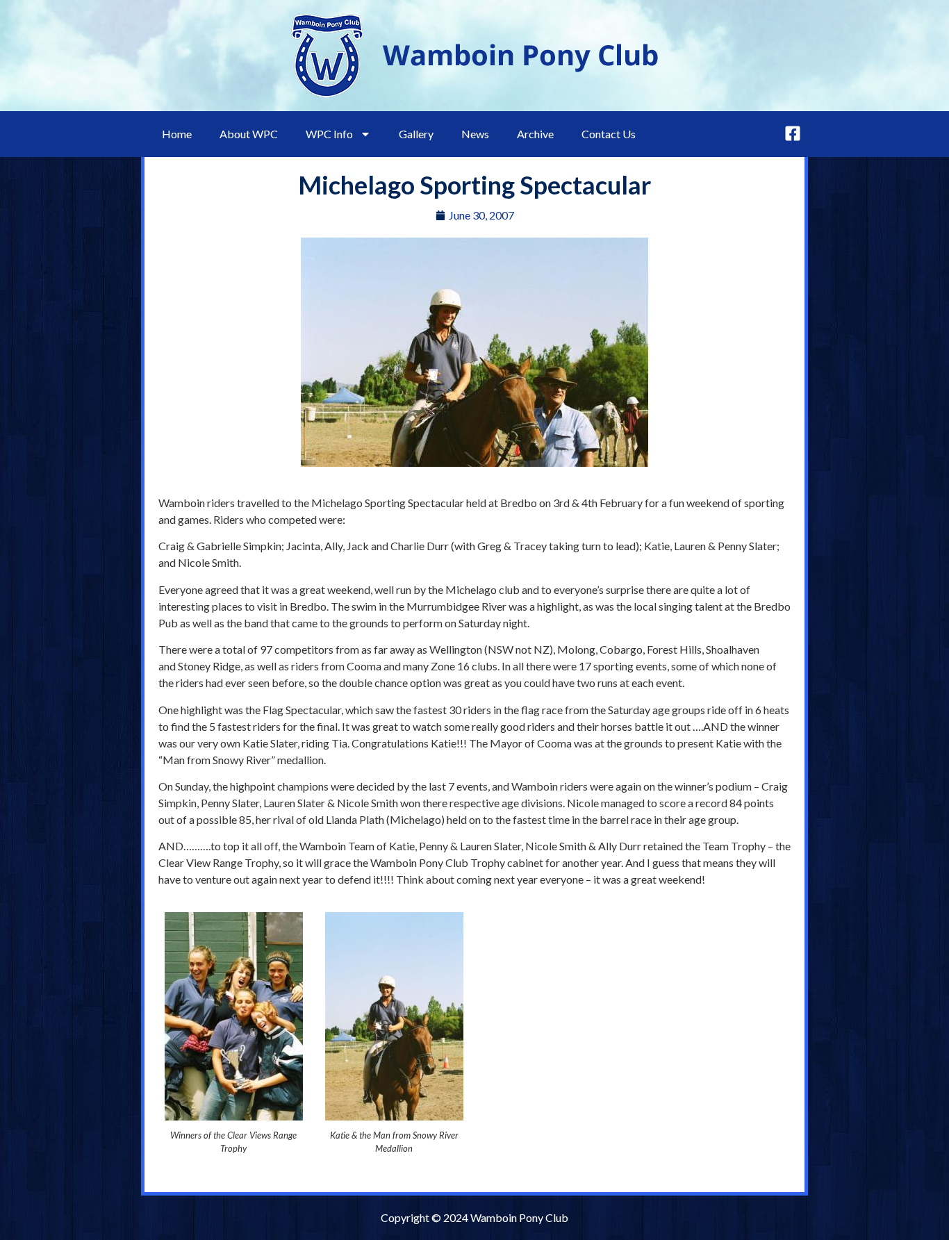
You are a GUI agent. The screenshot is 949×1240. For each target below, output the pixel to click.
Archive (535, 133)
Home (177, 133)
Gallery (416, 133)
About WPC (249, 133)
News (475, 133)
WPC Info (329, 133)
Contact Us (608, 133)
